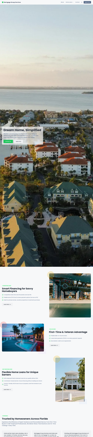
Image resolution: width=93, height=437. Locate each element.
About (62, 2)
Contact (77, 2)
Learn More (6, 304)
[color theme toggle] (82, 2)
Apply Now (87, 2)
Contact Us (8, 141)
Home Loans (69, 2)
